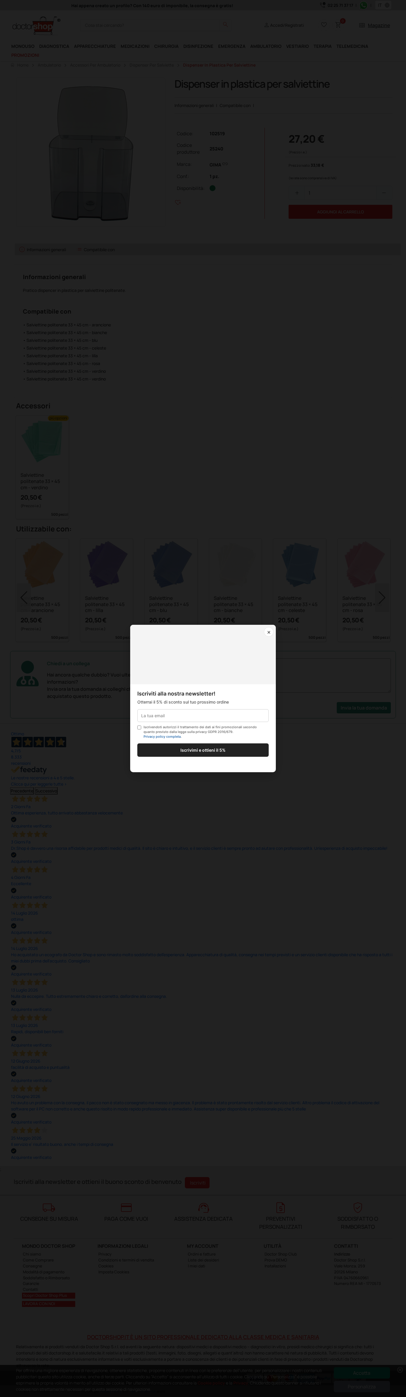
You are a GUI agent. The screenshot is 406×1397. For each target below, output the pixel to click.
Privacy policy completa (162, 736)
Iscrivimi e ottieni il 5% (203, 750)
